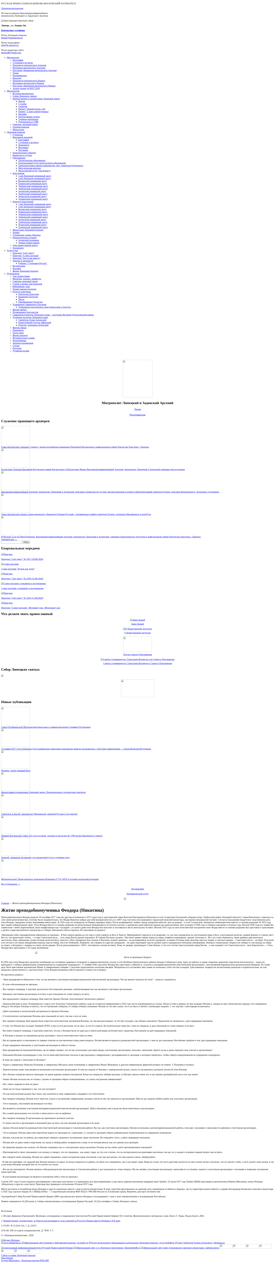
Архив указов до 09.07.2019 (26, 88)
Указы (16, 73)
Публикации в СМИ (28, 122)
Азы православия (21, 276)
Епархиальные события (24, 152)
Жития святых (20, 309)
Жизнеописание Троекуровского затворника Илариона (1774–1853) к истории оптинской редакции (50, 879)
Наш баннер (7, 1258)
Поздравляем (137, 889)
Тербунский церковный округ (33, 194)
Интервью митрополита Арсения (29, 68)
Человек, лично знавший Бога (16, 770)
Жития (21, 101)
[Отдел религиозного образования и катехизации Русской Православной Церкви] (7, 1253)
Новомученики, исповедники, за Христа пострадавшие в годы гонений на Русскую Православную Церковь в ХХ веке (61, 1221)
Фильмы (22, 114)
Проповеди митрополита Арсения (29, 65)
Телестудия (12, 250)
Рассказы (17, 348)
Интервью (23, 147)
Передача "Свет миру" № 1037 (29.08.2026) (22, 559)
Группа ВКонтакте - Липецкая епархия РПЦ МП (25, 1260)
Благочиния (18, 173)
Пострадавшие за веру (29, 116)
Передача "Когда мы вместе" (27, 258)
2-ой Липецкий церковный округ (34, 178)
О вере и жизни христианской (27, 284)
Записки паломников (23, 343)
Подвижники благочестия (25, 312)
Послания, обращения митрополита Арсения (35, 70)
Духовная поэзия (21, 351)
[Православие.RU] (20, 1253)
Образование (19, 158)
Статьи (16, 345)
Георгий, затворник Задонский (33, 325)
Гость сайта (18, 333)
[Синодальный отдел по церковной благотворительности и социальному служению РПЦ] (265, 1248)
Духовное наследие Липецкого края (30, 317)
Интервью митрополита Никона (28, 83)
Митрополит (13, 57)
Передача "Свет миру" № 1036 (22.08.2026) (22, 578)
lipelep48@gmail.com (11, 52)
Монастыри (18, 129)
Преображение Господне (30, 302)
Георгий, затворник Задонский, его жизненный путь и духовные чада (35, 857)
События (22, 106)
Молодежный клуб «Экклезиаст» (34, 171)
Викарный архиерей (23, 137)
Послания (23, 150)
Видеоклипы (19, 266)
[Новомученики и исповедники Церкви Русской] (252, 1248)
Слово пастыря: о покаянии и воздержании (22, 588)
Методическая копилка (29, 168)
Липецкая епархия (16, 132)
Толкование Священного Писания (29, 304)
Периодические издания (24, 237)
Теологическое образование (31, 160)
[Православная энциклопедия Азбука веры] (34, 1253)
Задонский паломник (28, 240)
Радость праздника (22, 291)
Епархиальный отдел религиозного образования (42, 163)
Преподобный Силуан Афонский (34, 322)
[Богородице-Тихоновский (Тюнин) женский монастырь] (239, 1248)
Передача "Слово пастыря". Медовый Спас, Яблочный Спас (30, 608)
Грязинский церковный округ (32, 183)
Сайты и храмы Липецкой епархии (18, 1255)
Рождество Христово (28, 294)
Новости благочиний (23, 201)
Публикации (13, 273)
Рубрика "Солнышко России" (32, 263)
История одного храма (24, 338)
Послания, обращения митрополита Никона (34, 86)
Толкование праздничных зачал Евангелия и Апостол (44, 307)
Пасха (21, 299)
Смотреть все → (9, 539)
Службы (22, 104)
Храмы (16, 232)
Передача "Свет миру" (24, 253)
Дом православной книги (25, 245)
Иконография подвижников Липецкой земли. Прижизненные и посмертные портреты (43, 792)
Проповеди (23, 145)
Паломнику (18, 248)
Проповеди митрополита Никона (29, 80)
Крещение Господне (28, 297)
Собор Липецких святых (25, 96)
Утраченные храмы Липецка (27, 235)
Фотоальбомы (19, 340)
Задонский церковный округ (32, 191)
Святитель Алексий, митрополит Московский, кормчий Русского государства (39, 814)
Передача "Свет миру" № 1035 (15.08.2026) (22, 598)
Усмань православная (28, 243)
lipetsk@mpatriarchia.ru (12, 38)
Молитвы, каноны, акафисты (27, 279)
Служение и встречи (23, 62)
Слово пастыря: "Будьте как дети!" (18, 569)
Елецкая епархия (21, 127)
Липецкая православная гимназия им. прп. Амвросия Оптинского (50, 165)
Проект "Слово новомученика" (33, 111)
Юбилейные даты (21, 286)
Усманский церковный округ (32, 196)
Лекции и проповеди (23, 261)
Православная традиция (24, 289)
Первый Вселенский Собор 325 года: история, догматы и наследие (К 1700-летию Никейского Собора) (51, 836)
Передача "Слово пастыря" (26, 255)
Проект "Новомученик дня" (32, 109)
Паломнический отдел (138, 894)
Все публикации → (10, 884)
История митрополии (23, 93)
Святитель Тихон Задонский (32, 320)
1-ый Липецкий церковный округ (34, 176)
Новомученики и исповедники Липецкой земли (36, 98)
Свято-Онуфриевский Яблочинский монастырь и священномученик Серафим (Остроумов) (46, 727)
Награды (17, 78)
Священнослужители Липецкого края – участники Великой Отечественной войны (53, 315)
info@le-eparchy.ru (10, 45)
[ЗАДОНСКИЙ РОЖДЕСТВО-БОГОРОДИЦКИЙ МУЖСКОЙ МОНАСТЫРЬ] (226, 1248)
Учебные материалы (28, 119)
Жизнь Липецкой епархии (25, 271)
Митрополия (13, 91)
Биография (18, 60)
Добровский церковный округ (33, 189)
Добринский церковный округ (33, 186)
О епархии (18, 134)
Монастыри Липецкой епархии (28, 230)
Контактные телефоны (13, 30)
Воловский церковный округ (32, 181)
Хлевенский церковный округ (33, 199)
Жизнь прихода (20, 335)
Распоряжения (20, 75)
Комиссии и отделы (22, 155)
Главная (5, 903)
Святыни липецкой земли (25, 124)
